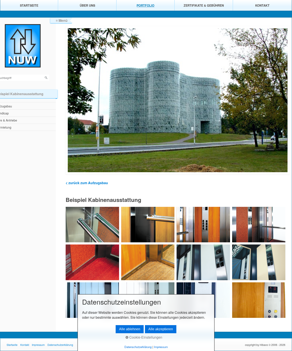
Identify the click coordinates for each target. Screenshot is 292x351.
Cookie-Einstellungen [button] (145, 337)
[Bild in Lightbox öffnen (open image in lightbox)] (92, 224)
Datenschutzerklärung (60, 345)
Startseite (29, 5)
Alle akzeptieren (160, 329)
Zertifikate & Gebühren (204, 5)
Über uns (87, 5)
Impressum (38, 345)
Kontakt (262, 5)
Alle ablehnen (129, 329)
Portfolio (145, 5)
